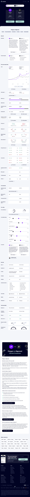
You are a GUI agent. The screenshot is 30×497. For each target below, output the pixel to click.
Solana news (21, 470)
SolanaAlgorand (4, 448)
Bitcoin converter (22, 476)
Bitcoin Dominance (22, 482)
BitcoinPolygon (17, 443)
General (3, 31)
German (28, 485)
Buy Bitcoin (12, 476)
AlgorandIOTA (17, 448)
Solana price (12, 470)
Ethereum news (22, 468)
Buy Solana (12, 480)
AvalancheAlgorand (25, 448)
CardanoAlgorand (24, 443)
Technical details (26, 31)
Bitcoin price (12, 467)
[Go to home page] (3, 1)
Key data (22, 31)
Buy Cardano (12, 481)
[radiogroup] (18, 86)
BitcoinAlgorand (11, 448)
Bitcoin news (21, 467)
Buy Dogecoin (12, 482)
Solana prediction (3, 480)
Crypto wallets (3, 469)
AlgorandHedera (10, 443)
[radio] (15, 86)
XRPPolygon (16, 441)
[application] (18, 77)
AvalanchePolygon (10, 439)
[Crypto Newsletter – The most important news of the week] (3, 460)
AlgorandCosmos (23, 441)
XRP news (21, 469)
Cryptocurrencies (3, 467)
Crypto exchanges (3, 468)
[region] (18, 45)
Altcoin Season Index (23, 481)
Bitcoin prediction (3, 476)
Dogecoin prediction (3, 482)
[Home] (1, 485)
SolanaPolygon (4, 441)
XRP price (12, 469)
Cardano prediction (3, 481)
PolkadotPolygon (25, 439)
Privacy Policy (22, 461)
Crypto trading (3, 470)
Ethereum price (12, 468)
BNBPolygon (4, 439)
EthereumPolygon (18, 439)
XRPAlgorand (10, 441)
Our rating (18, 31)
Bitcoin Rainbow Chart (23, 480)
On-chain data (14, 31)
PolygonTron (4, 443)
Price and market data (8, 31)
